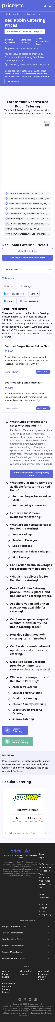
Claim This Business (27, 251)
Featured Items (12, 269)
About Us (42, 904)
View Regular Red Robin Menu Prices (27, 257)
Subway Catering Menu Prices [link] (22, 833)
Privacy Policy (44, 914)
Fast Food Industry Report (6, 974)
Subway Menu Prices (12, 952)
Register (42, 854)
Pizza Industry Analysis (27, 972)
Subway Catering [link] (27, 810)
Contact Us (43, 897)
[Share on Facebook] (19, 999)
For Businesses (45, 864)
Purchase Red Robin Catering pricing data (24, 31)
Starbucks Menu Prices (13, 945)
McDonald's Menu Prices (14, 958)
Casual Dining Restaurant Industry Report (9, 987)
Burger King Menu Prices (14, 926)
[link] (27, 797)
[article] (27, 813)
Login (41, 857)
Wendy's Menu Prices (12, 939)
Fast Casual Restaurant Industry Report (43, 975)
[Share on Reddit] (30, 999)
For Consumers (45, 867)
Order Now (42, 372)
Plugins (42, 894)
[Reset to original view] (47, 123)
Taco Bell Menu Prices (12, 932)
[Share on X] (25, 999)
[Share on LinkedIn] (35, 999)
